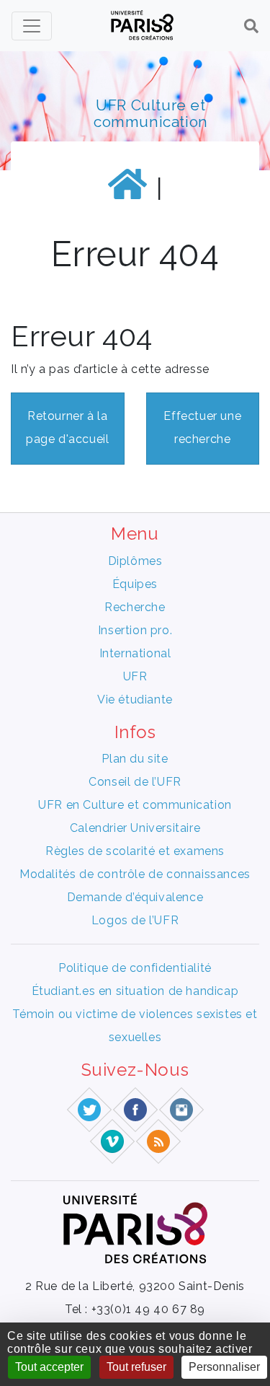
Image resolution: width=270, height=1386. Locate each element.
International (135, 653)
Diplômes (135, 561)
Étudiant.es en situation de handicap (135, 991)
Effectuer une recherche (202, 427)
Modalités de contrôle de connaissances (135, 874)
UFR (135, 676)
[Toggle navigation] (32, 26)
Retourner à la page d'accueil (67, 427)
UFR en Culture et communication (135, 805)
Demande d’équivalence (135, 897)
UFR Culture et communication (151, 113)
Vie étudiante (135, 699)
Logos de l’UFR (135, 920)
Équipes (135, 584)
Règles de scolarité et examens (135, 851)
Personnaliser (224, 1367)
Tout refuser (136, 1367)
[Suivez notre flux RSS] (158, 1141)
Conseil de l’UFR (135, 782)
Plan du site (135, 759)
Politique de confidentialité (135, 968)
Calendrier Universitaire (135, 828)
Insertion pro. (135, 630)
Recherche (134, 607)
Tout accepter (49, 1367)
